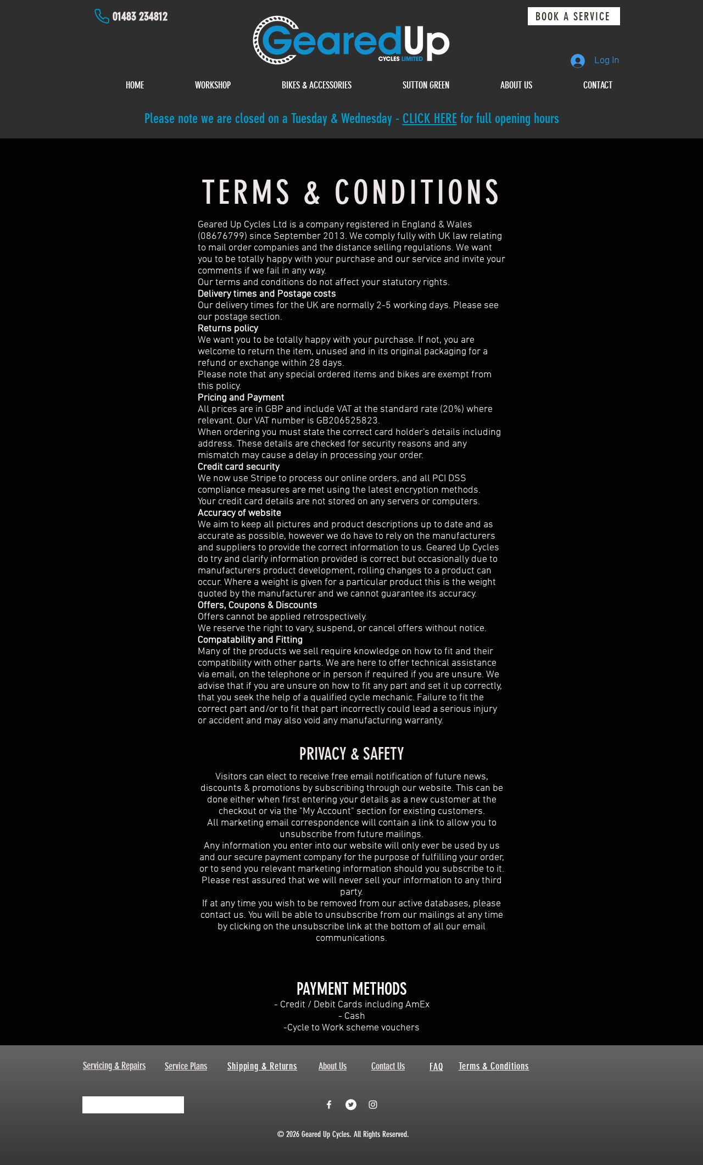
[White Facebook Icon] (328, 1104)
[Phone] (102, 16)
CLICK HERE (430, 118)
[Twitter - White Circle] (350, 1104)
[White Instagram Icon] (372, 1104)
